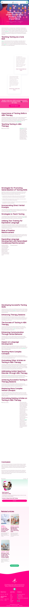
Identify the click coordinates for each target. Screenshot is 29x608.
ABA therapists (22, 128)
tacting (5, 44)
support (24, 217)
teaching (14, 310)
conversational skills (18, 121)
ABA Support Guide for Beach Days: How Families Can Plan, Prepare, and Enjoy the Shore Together (5, 555)
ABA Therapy (7, 551)
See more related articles (14, 565)
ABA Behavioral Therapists (10, 21)
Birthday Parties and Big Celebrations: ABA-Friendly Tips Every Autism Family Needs (15, 529)
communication (23, 348)
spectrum (9, 375)
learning (10, 211)
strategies (25, 419)
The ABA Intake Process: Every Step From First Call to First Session (5, 530)
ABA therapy (6, 31)
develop (14, 328)
